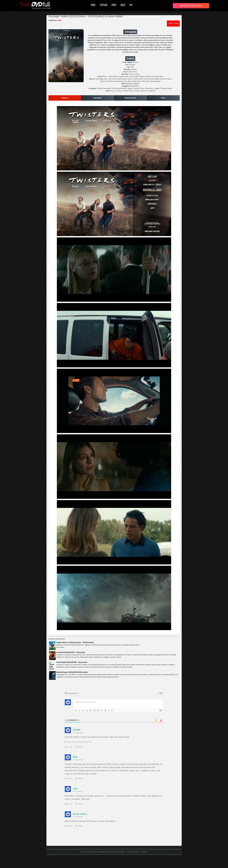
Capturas (64, 98)
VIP (130, 5)
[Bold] (76, 710)
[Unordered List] (94, 710)
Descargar (98, 98)
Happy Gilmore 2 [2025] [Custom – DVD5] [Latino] (75, 642)
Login (160, 693)
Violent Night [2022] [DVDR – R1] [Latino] (71, 662)
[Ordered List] (90, 710)
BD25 (122, 5)
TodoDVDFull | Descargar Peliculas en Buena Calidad (105, 852)
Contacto (144, 852)
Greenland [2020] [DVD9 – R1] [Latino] (70, 652)
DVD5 (93, 5)
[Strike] (87, 710)
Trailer (163, 98)
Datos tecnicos (130, 98)
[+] (112, 710)
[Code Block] (102, 710)
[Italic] (79, 710)
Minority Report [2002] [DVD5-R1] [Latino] (72, 672)
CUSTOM (103, 5)
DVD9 (113, 5)
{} (109, 710)
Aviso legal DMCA (133, 852)
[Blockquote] (98, 710)
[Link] (105, 710)
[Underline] (83, 710)
